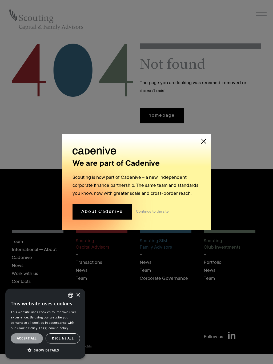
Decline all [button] (63, 338)
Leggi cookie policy (54, 328)
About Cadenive (102, 212)
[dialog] (45, 324)
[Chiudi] (203, 141)
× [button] (78, 295)
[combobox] (70, 295)
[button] (45, 350)
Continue (152, 212)
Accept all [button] (27, 338)
